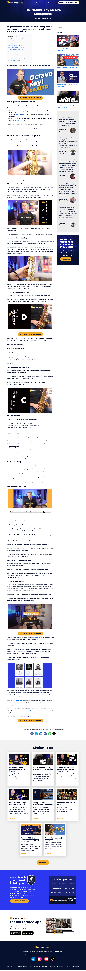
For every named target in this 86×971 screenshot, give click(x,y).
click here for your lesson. (45, 128)
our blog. (37, 711)
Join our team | (60, 966)
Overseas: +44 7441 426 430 (55, 954)
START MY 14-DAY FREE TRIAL (68, 3)
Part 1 (12, 111)
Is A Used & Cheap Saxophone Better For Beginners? (17, 769)
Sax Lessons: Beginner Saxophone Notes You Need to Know (65, 769)
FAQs (31, 966)
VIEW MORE (43, 863)
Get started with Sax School (30, 98)
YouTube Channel (26, 711)
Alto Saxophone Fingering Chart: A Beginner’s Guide (43, 768)
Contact (67, 966)
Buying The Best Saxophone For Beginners (43, 804)
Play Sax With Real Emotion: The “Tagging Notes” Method (30, 840)
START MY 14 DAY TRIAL (19, 901)
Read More (12, 783)
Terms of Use (37, 966)
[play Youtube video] (30, 82)
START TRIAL (66, 259)
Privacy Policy (45, 966)
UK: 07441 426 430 (42, 954)
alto (17, 114)
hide (16, 36)
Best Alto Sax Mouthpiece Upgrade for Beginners (18, 804)
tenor (22, 114)
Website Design (75, 966)
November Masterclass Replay (66, 804)
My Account (52, 966)
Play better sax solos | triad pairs (53, 839)
